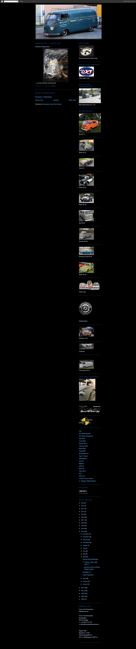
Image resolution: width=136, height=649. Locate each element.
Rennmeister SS (84, 453)
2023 (82, 505)
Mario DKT (82, 448)
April (84, 556)
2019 (82, 514)
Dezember (86, 534)
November (86, 537)
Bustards (81, 468)
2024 (82, 503)
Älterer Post (72, 100)
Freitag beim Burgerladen (90, 559)
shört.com (82, 476)
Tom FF (81, 461)
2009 (82, 596)
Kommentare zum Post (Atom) (52, 104)
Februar (85, 581)
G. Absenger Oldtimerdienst (87, 481)
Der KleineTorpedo (84, 433)
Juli (84, 548)
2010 (82, 593)
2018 (82, 517)
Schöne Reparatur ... (89, 575)
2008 (82, 599)
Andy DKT (82, 451)
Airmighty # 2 (87, 572)
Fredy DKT (82, 441)
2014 (82, 528)
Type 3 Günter (83, 456)
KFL (80, 473)
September (86, 542)
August (85, 545)
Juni (84, 551)
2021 (82, 511)
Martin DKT (83, 443)
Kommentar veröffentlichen (43, 97)
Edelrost (81, 466)
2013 (82, 531)
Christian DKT (83, 446)
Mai (84, 554)
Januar (85, 584)
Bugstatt (81, 463)
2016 (82, 523)
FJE (80, 431)
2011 (82, 590)
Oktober (85, 539)
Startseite (56, 100)
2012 (82, 588)
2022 (82, 508)
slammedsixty (83, 458)
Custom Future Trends (86, 478)
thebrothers (82, 471)
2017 (82, 520)
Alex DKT (82, 438)
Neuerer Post (39, 100)
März (84, 578)
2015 (82, 525)
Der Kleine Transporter (86, 436)
